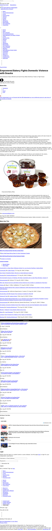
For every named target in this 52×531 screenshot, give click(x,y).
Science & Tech (4, 296)
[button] (26, 427)
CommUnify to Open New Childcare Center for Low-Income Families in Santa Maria (21, 268)
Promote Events (7, 496)
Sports (4, 19)
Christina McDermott (11, 275)
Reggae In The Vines (6, 348)
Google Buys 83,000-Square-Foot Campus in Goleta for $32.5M (16, 293)
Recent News (6, 264)
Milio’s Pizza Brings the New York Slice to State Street (11, 250)
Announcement (4, 280)
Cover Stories (6, 47)
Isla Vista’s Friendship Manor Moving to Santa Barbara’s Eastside (16, 273)
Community (3, 270)
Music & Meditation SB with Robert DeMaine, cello (13, 324)
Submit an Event (4, 5)
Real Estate (5, 22)
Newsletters (13, 5)
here (39, 454)
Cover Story (6, 485)
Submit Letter (6, 503)
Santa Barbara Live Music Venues (11, 35)
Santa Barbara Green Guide (10, 50)
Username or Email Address (7, 458)
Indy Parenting (6, 23)
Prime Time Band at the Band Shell (9, 398)
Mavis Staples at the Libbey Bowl (9, 365)
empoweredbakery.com (8, 213)
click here (20, 529)
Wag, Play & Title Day (6, 332)
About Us (5, 54)
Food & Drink (6, 15)
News (4, 11)
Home (4, 29)
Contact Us (6, 55)
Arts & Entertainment (8, 12)
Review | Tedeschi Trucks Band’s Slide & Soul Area (13, 309)
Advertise (5, 52)
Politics (2, 285)
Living (4, 14)
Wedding (5, 48)
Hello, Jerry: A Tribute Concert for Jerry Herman (13, 406)
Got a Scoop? (9, 9)
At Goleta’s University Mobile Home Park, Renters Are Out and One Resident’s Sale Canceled (23, 305)
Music (1, 312)
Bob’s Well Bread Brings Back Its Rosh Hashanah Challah (12, 256)
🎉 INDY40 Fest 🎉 (5, 340)
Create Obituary (7, 502)
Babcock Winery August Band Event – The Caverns (14, 390)
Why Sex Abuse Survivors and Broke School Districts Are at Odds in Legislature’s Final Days (23, 282)
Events (4, 18)
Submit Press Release (8, 490)
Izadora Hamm (13, 296)
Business (2, 317)
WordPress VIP (46, 529)
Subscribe (3, 9)
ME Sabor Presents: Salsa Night (9, 381)
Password (2, 461)
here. (13, 468)
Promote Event (6, 477)
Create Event (6, 57)
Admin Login (5, 505)
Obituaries (5, 21)
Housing (2, 275)
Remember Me (5, 463)
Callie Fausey (11, 270)
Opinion (5, 16)
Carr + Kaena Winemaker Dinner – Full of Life (12, 357)
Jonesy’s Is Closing (4, 261)
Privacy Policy (3, 522)
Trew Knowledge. (31, 529)
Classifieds (5, 25)
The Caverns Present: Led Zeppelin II (10, 373)
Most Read (5, 265)
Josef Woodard (9, 312)
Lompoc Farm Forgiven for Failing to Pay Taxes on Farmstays (16, 314)
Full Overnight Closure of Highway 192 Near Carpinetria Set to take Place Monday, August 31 (24, 277)
